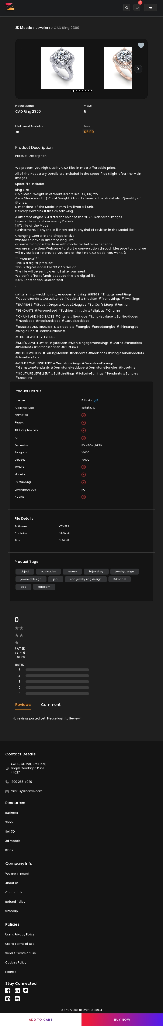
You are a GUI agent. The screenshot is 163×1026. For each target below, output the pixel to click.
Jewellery (43, 28)
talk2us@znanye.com (26, 791)
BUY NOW (122, 1019)
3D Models (23, 28)
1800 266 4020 (21, 782)
